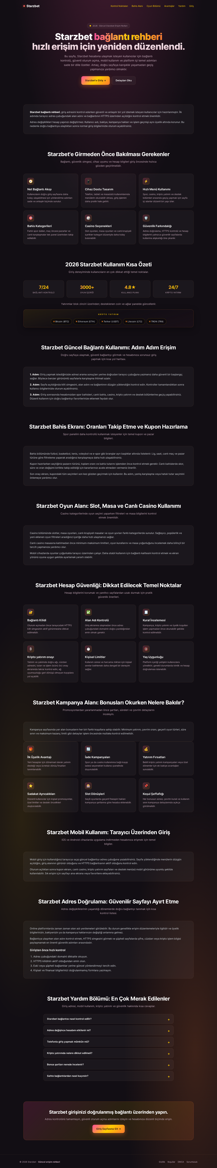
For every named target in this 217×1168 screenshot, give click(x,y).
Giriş (191, 6)
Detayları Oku (124, 80)
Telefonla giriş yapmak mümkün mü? (68, 1041)
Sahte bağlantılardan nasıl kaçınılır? (67, 1075)
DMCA (181, 1162)
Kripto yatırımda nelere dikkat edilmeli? (69, 1053)
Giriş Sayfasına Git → (108, 1128)
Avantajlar (169, 6)
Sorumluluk (191, 1162)
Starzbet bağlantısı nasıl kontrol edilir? (69, 1018)
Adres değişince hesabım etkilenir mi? (69, 1030)
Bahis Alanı (137, 6)
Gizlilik (162, 1162)
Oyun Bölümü (153, 6)
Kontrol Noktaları (119, 6)
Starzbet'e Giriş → (95, 80)
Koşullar (171, 1162)
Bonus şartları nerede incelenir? (65, 1064)
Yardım (181, 6)
